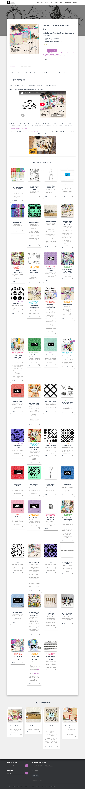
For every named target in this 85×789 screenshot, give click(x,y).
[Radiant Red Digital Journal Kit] (34, 435)
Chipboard (48, 609)
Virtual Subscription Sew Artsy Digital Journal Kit (67, 519)
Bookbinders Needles (33, 726)
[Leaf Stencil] (34, 344)
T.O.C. (26, 786)
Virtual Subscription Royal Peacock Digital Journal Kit (67, 271)
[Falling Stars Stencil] (34, 506)
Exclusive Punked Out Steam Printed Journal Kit (67, 222)
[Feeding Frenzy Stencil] (17, 435)
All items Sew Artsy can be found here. (18, 128)
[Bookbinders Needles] (33, 714)
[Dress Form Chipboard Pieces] (50, 600)
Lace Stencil (18, 516)
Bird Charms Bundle (51, 221)
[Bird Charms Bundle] (50, 210)
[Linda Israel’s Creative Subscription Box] (50, 293)
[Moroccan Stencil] (50, 344)
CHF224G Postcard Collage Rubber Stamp (34, 187)
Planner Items (54, 52)
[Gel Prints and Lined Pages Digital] (17, 174)
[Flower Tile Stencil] (17, 293)
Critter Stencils (16, 399)
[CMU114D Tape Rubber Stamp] (67, 550)
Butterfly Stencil (17, 401)
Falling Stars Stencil (34, 518)
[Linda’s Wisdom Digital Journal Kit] (17, 258)
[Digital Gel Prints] (17, 210)
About (42, 2)
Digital (20, 220)
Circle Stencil (67, 484)
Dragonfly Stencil (17, 612)
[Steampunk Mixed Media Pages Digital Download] (34, 645)
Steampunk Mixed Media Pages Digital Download (34, 658)
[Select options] (57, 746)
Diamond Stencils (48, 266)
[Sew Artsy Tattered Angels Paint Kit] (67, 600)
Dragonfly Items (17, 610)
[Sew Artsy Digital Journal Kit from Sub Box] (17, 645)
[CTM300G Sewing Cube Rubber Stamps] (67, 390)
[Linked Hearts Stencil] (17, 472)
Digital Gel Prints (17, 222)
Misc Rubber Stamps (52, 482)
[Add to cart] (22, 200)
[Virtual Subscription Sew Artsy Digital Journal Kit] (67, 506)
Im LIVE (56, 2)
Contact (46, 2)
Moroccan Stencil (50, 355)
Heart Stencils (18, 482)
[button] (37, 26)
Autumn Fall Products (34, 220)
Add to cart (51, 50)
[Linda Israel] (11, 2)
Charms (50, 219)
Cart (42, 786)
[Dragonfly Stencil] (17, 600)
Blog (51, 2)
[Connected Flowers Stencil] (17, 550)
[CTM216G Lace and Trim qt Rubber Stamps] (50, 645)
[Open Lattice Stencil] (50, 435)
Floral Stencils (16, 301)
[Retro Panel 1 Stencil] (67, 435)
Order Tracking (20, 786)
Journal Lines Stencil (67, 185)
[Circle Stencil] (67, 472)
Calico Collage (48, 55)
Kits (49, 52)
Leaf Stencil (34, 355)
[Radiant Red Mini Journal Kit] (70, 714)
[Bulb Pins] (51, 714)
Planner (54, 55)
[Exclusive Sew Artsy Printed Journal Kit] (34, 550)
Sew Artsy (59, 55)
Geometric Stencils (67, 481)
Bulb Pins (51, 726)
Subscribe (35, 775)
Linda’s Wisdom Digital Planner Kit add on (34, 307)
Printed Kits (60, 52)
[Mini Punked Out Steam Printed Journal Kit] (17, 344)
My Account (75, 2)
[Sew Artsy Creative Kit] (67, 344)
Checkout (37, 786)
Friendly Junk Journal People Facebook (31, 131)
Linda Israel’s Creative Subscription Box (50, 306)
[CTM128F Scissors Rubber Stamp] (50, 472)
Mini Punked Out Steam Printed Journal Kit (18, 357)
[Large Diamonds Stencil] (50, 258)
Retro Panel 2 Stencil (50, 401)
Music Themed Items (51, 302)
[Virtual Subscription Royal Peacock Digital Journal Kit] (67, 258)
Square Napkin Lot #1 (15, 726)
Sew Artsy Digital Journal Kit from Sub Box (18, 658)
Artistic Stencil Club (34, 222)
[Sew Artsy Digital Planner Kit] (67, 293)
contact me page (35, 673)
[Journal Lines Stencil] (67, 174)
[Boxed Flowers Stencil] (50, 550)
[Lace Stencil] (17, 506)
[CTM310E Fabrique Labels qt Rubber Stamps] (34, 258)
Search (26, 765)
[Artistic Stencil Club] (34, 210)
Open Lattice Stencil (51, 445)
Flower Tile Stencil (17, 303)
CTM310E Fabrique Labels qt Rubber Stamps (34, 272)
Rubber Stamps (36, 184)
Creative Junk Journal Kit (50, 301)
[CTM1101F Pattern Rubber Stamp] (50, 174)
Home (38, 2)
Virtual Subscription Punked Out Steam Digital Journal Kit (34, 613)
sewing (63, 55)
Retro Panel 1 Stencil (67, 445)
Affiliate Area (68, 2)
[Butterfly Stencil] (17, 390)
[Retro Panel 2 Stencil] (50, 390)
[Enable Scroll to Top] (82, 786)
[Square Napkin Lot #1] (15, 714)
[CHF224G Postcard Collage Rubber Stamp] (34, 174)
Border (68, 560)
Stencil (54, 266)
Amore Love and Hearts (34, 219)
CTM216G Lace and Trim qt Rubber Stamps (50, 658)
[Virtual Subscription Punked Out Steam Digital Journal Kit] (34, 600)
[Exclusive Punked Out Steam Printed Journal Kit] (67, 210)
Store (61, 2)
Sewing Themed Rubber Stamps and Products (51, 610)
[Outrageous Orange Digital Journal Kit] (34, 390)
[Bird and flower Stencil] (34, 472)
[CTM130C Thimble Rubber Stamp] (50, 506)
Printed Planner (67, 52)
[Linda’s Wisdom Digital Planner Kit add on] (34, 293)
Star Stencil (36, 515)
